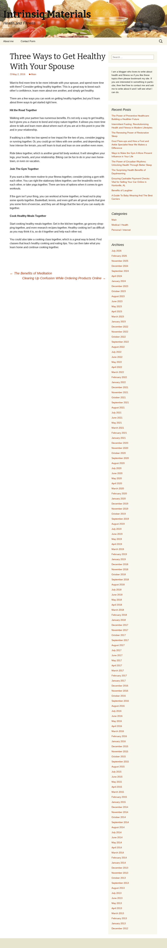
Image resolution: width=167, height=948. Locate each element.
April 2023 (117, 311)
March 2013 (118, 913)
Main (33, 74)
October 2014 (119, 817)
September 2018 (120, 579)
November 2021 (120, 392)
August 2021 (118, 407)
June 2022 (117, 357)
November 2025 (120, 261)
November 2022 (120, 331)
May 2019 (117, 539)
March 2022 (118, 372)
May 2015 (117, 781)
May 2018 (117, 599)
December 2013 (120, 867)
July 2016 (116, 711)
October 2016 (119, 695)
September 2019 (120, 518)
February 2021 (119, 433)
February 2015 (119, 797)
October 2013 (119, 878)
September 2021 (120, 402)
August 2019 (118, 524)
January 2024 (119, 281)
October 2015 (119, 756)
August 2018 (118, 584)
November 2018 (120, 569)
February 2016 (119, 736)
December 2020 (120, 443)
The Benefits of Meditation (31, 273)
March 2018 (118, 610)
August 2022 (118, 347)
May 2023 (117, 306)
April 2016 (117, 726)
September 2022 (120, 341)
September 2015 (120, 761)
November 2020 (120, 448)
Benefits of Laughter (122, 190)
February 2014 (119, 857)
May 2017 (117, 660)
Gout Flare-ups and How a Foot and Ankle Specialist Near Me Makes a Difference (130, 144)
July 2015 (116, 771)
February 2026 (119, 255)
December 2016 (120, 685)
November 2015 (120, 751)
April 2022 (117, 367)
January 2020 (119, 498)
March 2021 (118, 427)
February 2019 (119, 554)
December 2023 (120, 286)
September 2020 (120, 458)
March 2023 (118, 316)
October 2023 (119, 291)
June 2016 (117, 716)
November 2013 (120, 872)
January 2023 (119, 321)
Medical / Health (120, 225)
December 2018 (120, 564)
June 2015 (117, 776)
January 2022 (119, 382)
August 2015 (118, 766)
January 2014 (119, 862)
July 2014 (116, 832)
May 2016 (117, 721)
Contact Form (28, 41)
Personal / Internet (121, 230)
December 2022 (120, 326)
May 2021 (117, 422)
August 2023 (118, 296)
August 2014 (118, 827)
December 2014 (120, 807)
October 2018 (119, 574)
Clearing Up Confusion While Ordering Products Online (64, 278)
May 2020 (117, 478)
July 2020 (116, 468)
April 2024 (117, 276)
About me (8, 41)
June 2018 (117, 594)
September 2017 (120, 640)
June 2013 (117, 898)
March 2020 (118, 488)
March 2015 (118, 792)
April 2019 (117, 544)
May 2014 (117, 842)
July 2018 (116, 589)
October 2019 (119, 513)
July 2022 (116, 352)
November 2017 (120, 630)
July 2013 (116, 893)
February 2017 (119, 675)
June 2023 (117, 301)
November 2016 (120, 690)
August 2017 (118, 645)
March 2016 (118, 731)
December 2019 (120, 503)
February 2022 (119, 377)
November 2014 (120, 812)
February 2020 (119, 493)
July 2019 (116, 529)
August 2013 (118, 888)
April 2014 (117, 847)
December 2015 (120, 746)
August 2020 (118, 463)
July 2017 (116, 650)
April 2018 (117, 604)
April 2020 (117, 483)
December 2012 (120, 928)
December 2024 (120, 266)
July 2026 (116, 250)
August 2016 (118, 706)
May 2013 (117, 903)
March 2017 (118, 670)
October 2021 (119, 397)
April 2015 (117, 787)
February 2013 (119, 918)
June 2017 (117, 655)
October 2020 (119, 453)
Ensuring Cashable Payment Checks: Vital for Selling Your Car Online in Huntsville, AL (131, 182)
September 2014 (120, 822)
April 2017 (117, 665)
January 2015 (119, 802)
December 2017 (120, 625)
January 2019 (119, 559)
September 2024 (120, 271)
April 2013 (117, 908)
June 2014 (117, 837)
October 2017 (119, 635)
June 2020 (117, 473)
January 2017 (119, 680)
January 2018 (119, 620)
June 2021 (117, 417)
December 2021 (120, 387)
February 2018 (119, 615)
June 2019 (117, 534)
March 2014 (118, 852)
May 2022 (117, 362)
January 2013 (119, 923)
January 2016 (119, 741)
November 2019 (120, 508)
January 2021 (119, 438)
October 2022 (119, 336)
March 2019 (118, 549)
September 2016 (120, 701)
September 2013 (120, 883)
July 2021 (116, 412)
